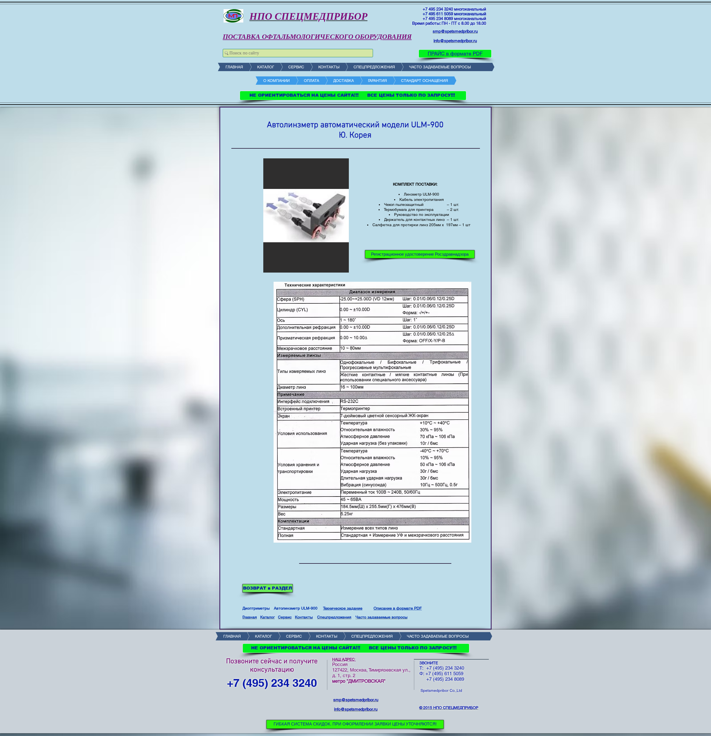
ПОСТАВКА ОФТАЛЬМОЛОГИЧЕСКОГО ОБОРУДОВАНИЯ (317, 36)
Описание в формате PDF (398, 608)
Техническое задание (342, 608)
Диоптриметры (256, 608)
